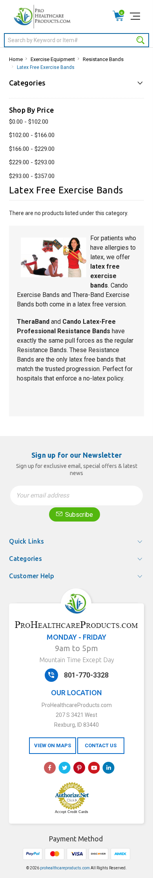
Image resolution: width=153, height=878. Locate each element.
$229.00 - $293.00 (32, 162)
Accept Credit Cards (71, 812)
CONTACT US (101, 745)
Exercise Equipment (53, 59)
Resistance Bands (103, 59)
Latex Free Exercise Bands (46, 67)
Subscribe (78, 514)
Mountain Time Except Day (76, 659)
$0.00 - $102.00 (28, 121)
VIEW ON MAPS (52, 745)
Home (16, 59)
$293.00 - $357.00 (32, 176)
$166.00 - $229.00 (32, 148)
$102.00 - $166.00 (32, 135)
